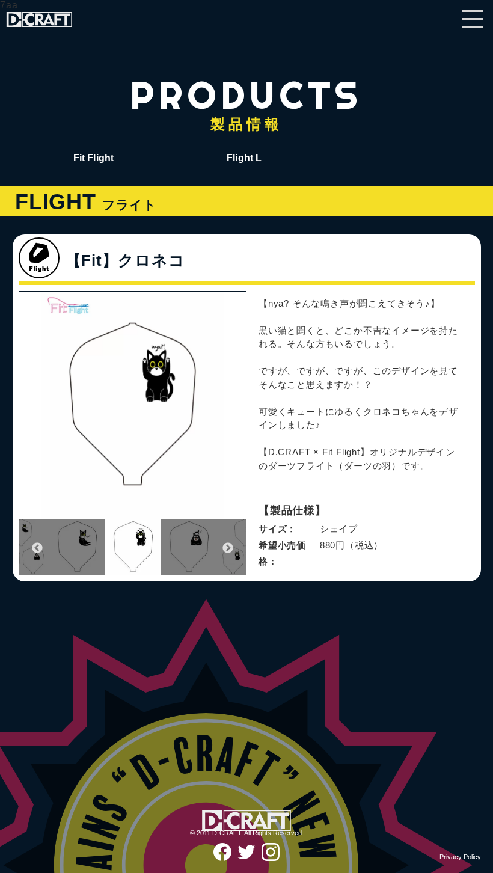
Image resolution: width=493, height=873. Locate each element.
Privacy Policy (460, 856)
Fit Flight (93, 158)
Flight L (244, 158)
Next (228, 548)
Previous (37, 548)
